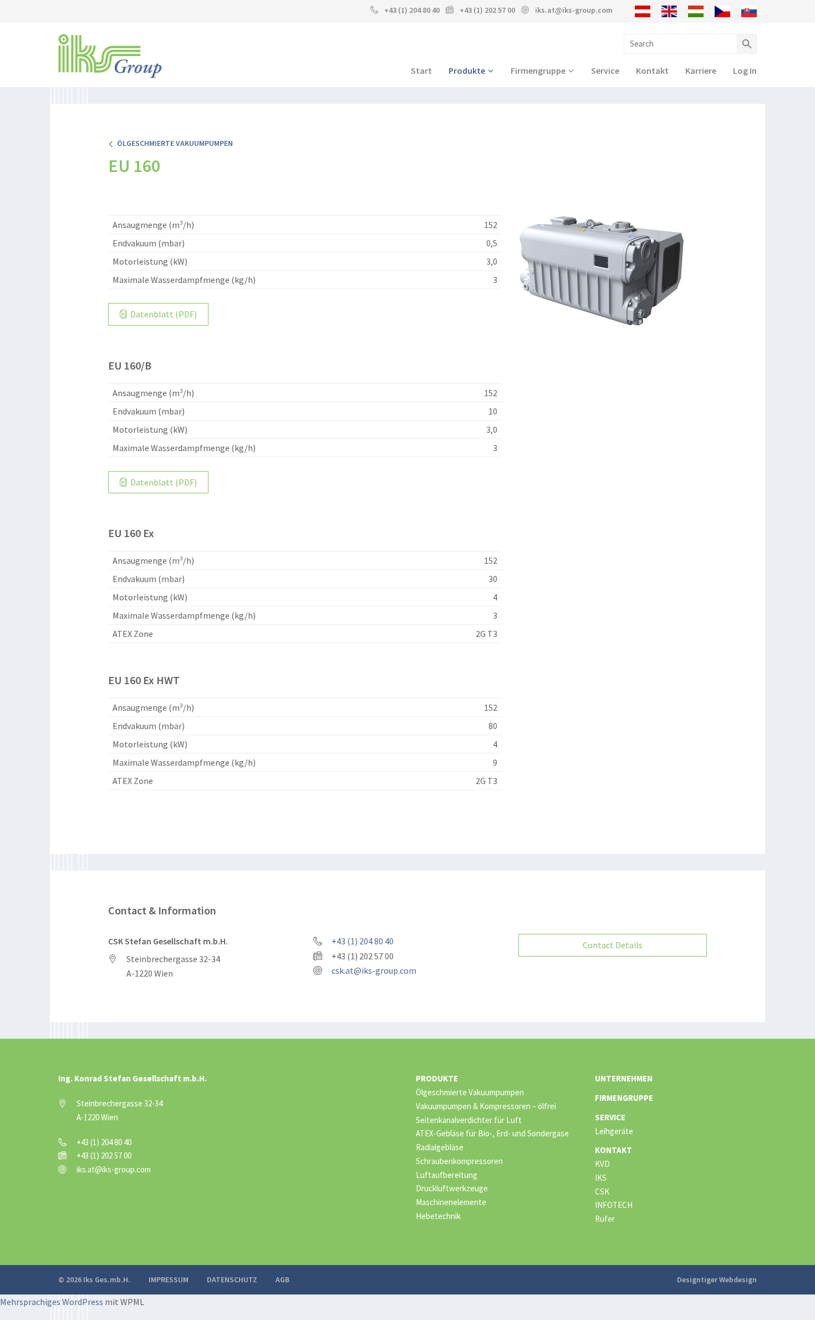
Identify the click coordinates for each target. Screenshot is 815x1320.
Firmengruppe (538, 70)
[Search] (747, 44)
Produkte (467, 70)
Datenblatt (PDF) (163, 314)
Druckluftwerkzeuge (452, 1188)
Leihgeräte (614, 1131)
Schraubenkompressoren (459, 1161)
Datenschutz (232, 1279)
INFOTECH (614, 1205)
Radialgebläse (439, 1147)
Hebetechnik (438, 1216)
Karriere (700, 70)
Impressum (169, 1279)
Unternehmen (624, 1078)
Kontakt (652, 70)
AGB (282, 1279)
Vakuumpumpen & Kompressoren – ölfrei (486, 1106)
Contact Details (613, 944)
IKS (601, 1177)
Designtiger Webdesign (717, 1279)
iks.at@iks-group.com (574, 10)
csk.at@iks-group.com (374, 970)
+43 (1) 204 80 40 (412, 10)
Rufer (605, 1218)
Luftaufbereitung (446, 1175)
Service (605, 70)
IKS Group (110, 56)
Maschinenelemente (451, 1202)
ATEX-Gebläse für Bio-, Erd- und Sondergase (492, 1133)
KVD (602, 1164)
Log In (745, 70)
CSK (602, 1191)
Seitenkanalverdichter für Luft (469, 1120)
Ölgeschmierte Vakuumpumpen (173, 143)
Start (421, 70)
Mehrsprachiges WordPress (51, 1301)
